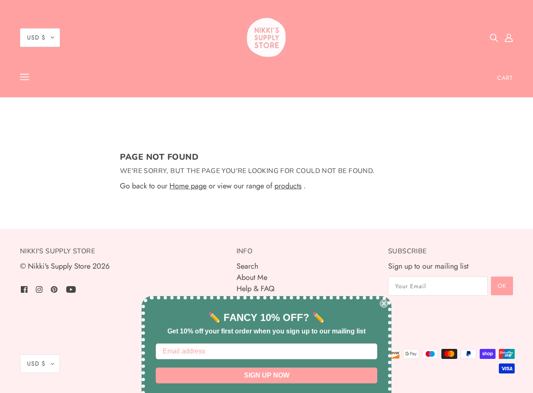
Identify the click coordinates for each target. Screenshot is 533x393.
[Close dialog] (384, 285)
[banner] (266, 37)
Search (247, 266)
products (287, 185)
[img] (493, 38)
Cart (505, 78)
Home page (188, 185)
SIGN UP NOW (266, 356)
